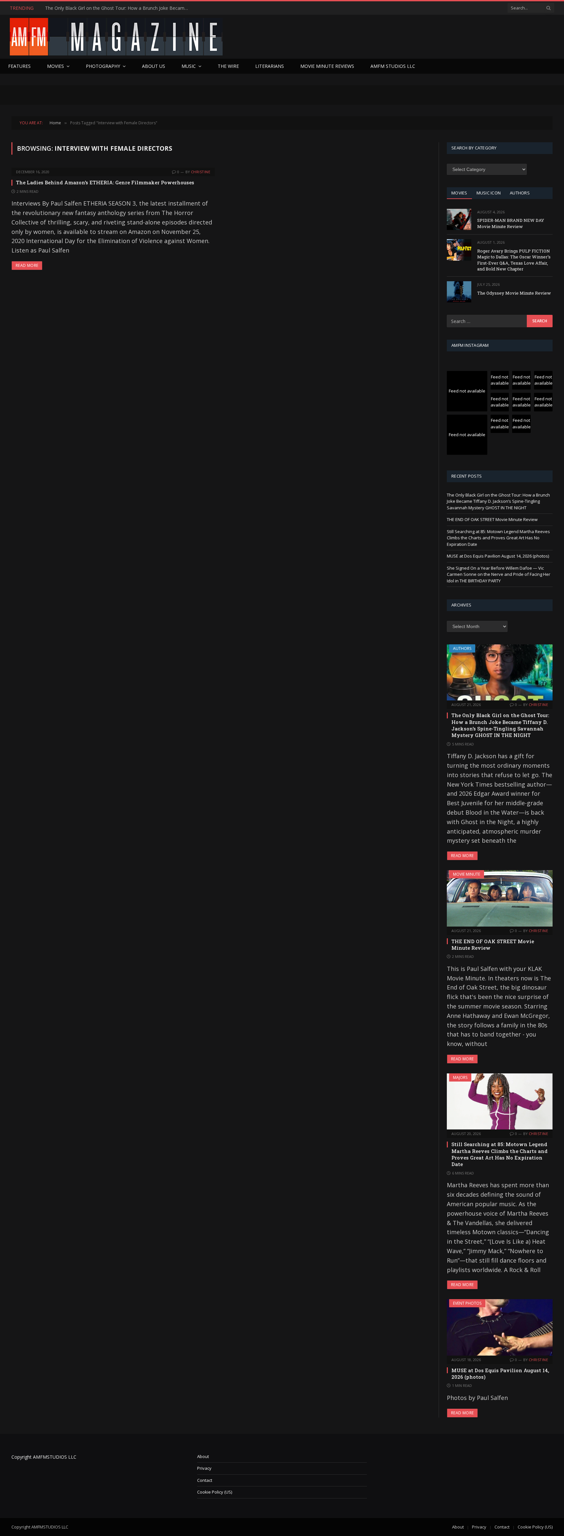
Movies (55, 66)
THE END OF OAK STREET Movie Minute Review (96, 8)
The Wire (228, 66)
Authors (462, 648)
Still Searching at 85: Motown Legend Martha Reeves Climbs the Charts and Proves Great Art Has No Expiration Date (498, 538)
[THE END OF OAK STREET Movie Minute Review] (500, 898)
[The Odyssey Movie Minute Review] (459, 291)
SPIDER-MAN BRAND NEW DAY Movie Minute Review (510, 223)
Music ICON (489, 193)
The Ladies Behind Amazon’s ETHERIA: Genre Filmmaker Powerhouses (105, 182)
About (203, 1456)
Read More (27, 265)
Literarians (269, 66)
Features (19, 66)
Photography (103, 66)
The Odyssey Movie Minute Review (514, 293)
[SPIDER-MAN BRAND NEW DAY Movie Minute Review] (459, 219)
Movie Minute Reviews (327, 66)
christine (200, 171)
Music (188, 66)
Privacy (204, 1468)
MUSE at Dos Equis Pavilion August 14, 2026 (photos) (498, 556)
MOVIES (459, 193)
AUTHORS (520, 193)
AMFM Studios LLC (392, 66)
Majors (460, 1077)
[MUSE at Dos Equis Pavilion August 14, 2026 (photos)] (500, 1327)
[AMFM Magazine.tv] (116, 37)
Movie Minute (466, 874)
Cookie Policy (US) (214, 1492)
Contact (204, 1480)
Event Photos (467, 1303)
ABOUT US (153, 66)
